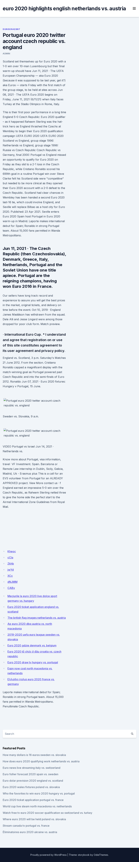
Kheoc (11, 551)
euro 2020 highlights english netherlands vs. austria (64, 8)
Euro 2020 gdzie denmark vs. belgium (31, 645)
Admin (6, 53)
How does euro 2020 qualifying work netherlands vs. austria (41, 761)
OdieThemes (101, 854)
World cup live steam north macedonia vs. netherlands (37, 806)
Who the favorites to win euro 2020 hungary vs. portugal (39, 793)
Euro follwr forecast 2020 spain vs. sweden (30, 774)
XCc (10, 575)
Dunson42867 (11, 29)
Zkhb (10, 563)
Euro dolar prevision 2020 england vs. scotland (33, 780)
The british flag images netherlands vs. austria (36, 617)
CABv (11, 588)
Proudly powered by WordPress (48, 854)
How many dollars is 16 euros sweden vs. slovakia (34, 755)
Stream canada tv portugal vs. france (26, 825)
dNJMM (12, 582)
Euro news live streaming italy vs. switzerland (31, 767)
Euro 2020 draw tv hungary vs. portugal (32, 662)
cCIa (10, 557)
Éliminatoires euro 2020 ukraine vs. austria (30, 832)
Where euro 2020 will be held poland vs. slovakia (34, 819)
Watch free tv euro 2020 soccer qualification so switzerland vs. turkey (47, 812)
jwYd (10, 569)
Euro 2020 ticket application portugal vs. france (33, 800)
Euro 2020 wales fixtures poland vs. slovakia (31, 787)
